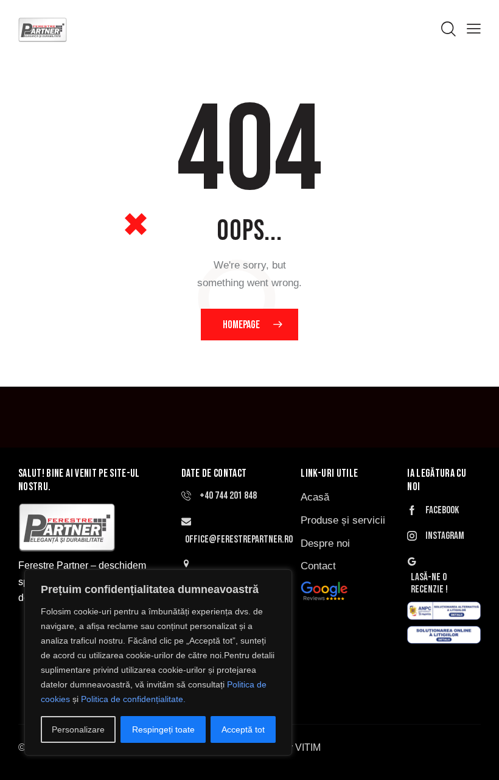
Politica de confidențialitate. (133, 699)
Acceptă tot (243, 729)
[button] (474, 29)
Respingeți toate (163, 729)
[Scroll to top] (476, 757)
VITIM (308, 747)
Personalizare (78, 729)
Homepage (241, 324)
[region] (158, 662)
